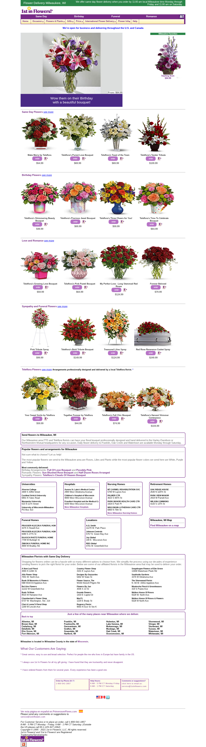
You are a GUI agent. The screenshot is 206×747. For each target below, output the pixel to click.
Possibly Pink (84, 470)
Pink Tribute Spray (39, 349)
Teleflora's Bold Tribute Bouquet (77, 349)
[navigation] (103, 21)
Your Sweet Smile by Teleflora (40, 415)
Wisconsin (83, 641)
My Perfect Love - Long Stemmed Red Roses (119, 285)
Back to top (27, 616)
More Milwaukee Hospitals (77, 507)
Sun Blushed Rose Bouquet (57, 472)
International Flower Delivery (99, 21)
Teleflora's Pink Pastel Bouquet (79, 284)
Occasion (37, 21)
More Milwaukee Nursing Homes (122, 513)
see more (48, 112)
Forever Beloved (158, 284)
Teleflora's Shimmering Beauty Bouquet (39, 219)
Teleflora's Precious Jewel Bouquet (77, 218)
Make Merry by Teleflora (39, 155)
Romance (151, 16)
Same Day (41, 16)
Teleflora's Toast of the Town (115, 155)
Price (78, 21)
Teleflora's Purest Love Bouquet (77, 155)
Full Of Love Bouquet (59, 470)
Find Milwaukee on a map (164, 525)
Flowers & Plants (54, 21)
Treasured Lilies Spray (115, 349)
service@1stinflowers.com (134, 686)
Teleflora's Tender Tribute (153, 155)
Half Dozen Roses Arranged (94, 472)
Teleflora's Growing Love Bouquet (40, 284)
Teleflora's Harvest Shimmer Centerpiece (155, 416)
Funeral (115, 16)
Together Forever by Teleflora (78, 415)
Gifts (69, 21)
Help (135, 21)
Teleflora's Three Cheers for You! (116, 218)
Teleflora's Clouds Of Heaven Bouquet (64, 475)
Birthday (79, 16)
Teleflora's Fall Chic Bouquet (116, 415)
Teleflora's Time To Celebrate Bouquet (154, 219)
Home (25, 21)
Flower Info (123, 21)
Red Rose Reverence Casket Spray (153, 349)
